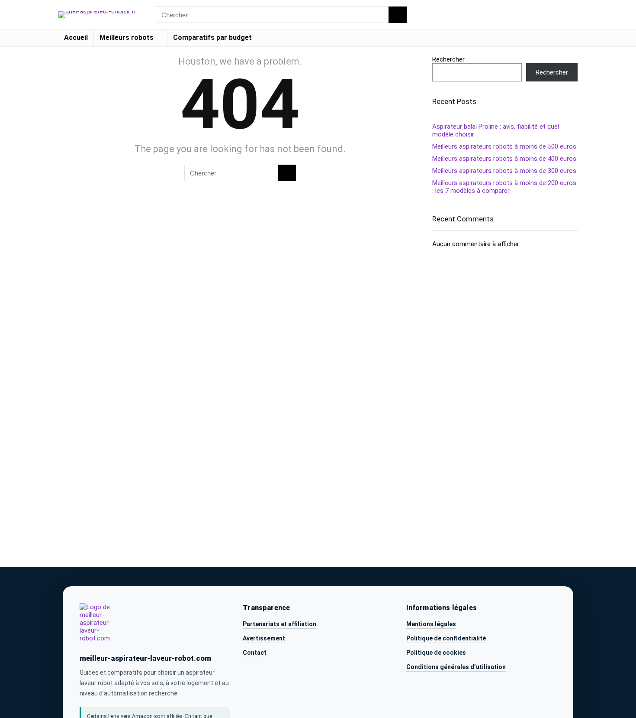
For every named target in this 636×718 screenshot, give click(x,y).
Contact (255, 652)
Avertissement (264, 638)
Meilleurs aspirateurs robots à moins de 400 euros (504, 158)
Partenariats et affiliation (279, 624)
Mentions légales (431, 624)
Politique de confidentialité (446, 638)
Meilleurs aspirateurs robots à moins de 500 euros (504, 146)
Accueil (76, 37)
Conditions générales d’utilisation (456, 666)
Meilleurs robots (127, 37)
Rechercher (448, 59)
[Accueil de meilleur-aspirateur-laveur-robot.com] (103, 625)
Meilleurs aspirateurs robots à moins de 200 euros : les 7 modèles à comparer (504, 187)
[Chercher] (398, 14)
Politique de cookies (436, 652)
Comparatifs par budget (212, 37)
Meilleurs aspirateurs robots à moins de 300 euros (504, 171)
